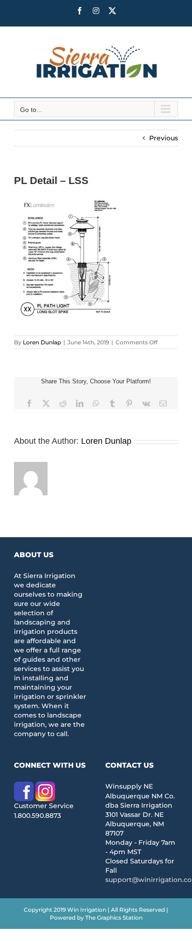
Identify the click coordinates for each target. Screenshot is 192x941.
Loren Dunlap (42, 342)
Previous (163, 138)
